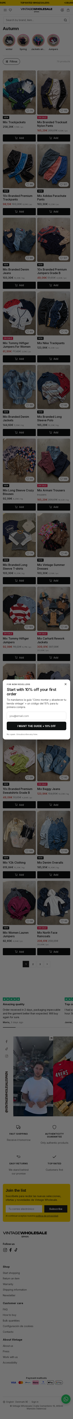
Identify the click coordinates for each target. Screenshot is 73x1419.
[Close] (65, 684)
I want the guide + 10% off (36, 726)
